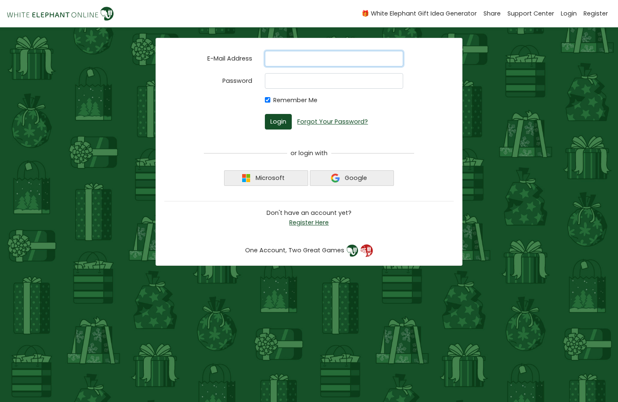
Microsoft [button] (269, 178)
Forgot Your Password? (332, 121)
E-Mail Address (229, 58)
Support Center (530, 13)
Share (492, 13)
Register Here (309, 222)
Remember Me (295, 100)
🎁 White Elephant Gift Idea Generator (419, 13)
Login (569, 13)
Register (596, 13)
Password (237, 81)
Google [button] (355, 178)
